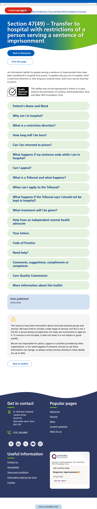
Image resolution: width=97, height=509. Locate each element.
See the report (60, 481)
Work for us (56, 431)
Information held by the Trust (22, 477)
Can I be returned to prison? (32, 145)
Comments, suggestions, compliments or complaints (41, 264)
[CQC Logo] (60, 458)
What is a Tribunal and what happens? (39, 177)
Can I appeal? (22, 168)
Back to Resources (22, 53)
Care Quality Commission (30, 275)
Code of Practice (24, 243)
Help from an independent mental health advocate (41, 221)
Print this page (19, 61)
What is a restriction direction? (34, 125)
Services (54, 416)
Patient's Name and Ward (30, 106)
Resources (55, 411)
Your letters (21, 233)
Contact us (12, 462)
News (52, 421)
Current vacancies (58, 426)
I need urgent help (17, 10)
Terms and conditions (17, 472)
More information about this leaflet (37, 285)
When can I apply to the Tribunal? (36, 187)
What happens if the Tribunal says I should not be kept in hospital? (47, 198)
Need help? (20, 252)
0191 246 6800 (20, 432)
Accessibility (13, 467)
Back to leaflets (20, 363)
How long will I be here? (30, 135)
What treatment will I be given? (35, 210)
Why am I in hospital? (28, 115)
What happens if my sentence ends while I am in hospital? (46, 156)
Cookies (11, 482)
